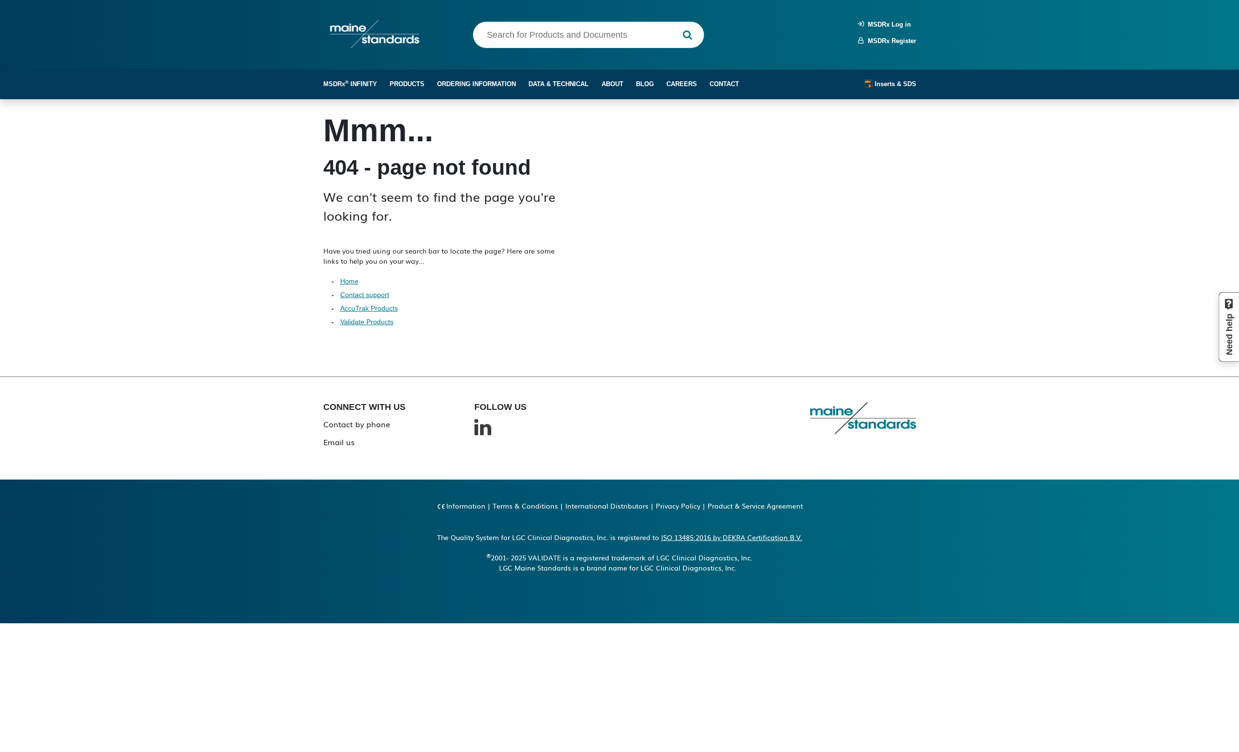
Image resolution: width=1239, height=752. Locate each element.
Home (349, 281)
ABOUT (612, 84)
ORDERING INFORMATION (476, 84)
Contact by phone (356, 424)
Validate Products (366, 322)
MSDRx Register (890, 41)
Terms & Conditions (525, 506)
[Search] (687, 35)
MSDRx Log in (887, 24)
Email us (339, 442)
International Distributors (607, 506)
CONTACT (724, 84)
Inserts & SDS (894, 84)
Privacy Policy (678, 506)
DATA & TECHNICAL (559, 84)
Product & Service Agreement (755, 506)
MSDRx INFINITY (350, 83)
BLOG (645, 84)
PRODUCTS (407, 84)
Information (465, 506)
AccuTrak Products (369, 308)
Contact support (364, 295)
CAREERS (681, 84)
